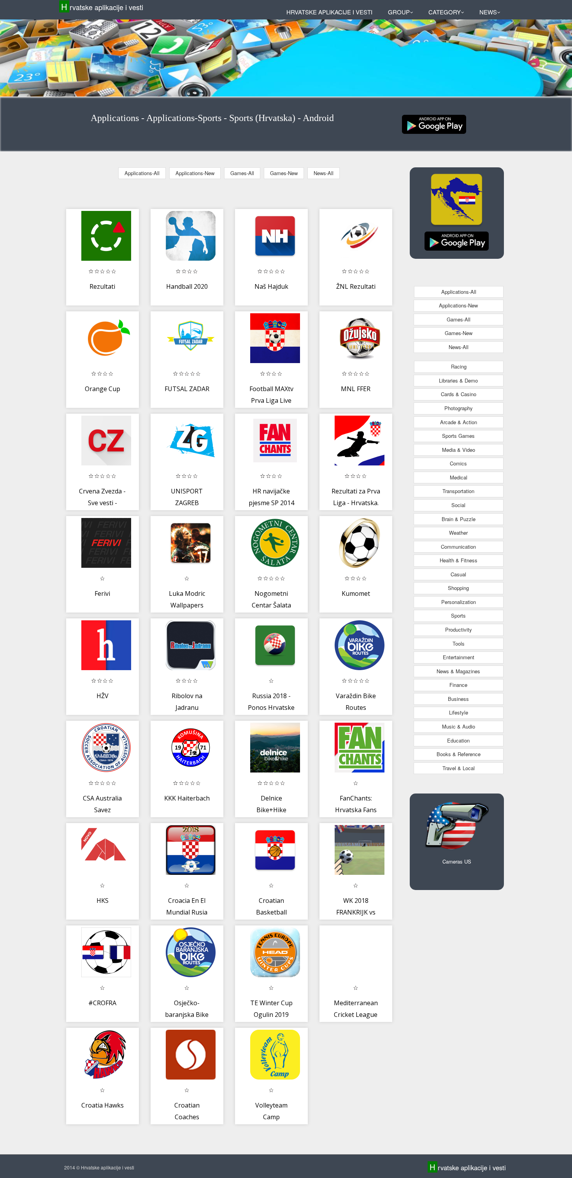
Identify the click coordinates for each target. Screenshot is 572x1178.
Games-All (242, 173)
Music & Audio (458, 726)
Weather (458, 532)
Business (458, 698)
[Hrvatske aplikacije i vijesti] (434, 123)
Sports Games (458, 435)
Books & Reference (459, 754)
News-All (323, 173)
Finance (458, 684)
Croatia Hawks (102, 1105)
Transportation (458, 491)
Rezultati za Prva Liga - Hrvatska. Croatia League (356, 502)
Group (399, 12)
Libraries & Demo (458, 380)
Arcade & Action (458, 422)
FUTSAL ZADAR (187, 388)
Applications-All (142, 173)
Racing (459, 366)
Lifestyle (458, 712)
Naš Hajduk (271, 286)
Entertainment (458, 657)
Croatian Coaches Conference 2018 (187, 1116)
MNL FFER (355, 388)
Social (458, 505)
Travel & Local (458, 768)
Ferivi (102, 593)
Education (458, 740)
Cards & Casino (458, 394)
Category (444, 12)
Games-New (284, 173)
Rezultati (102, 286)
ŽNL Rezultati (355, 286)
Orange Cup (102, 388)
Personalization (458, 602)
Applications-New (194, 173)
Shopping (458, 588)
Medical (458, 477)
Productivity (458, 629)
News (488, 12)
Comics (458, 463)
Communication (458, 546)
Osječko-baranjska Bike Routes (187, 1014)
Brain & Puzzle (458, 519)
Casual (458, 574)
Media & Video (458, 449)
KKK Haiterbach (187, 798)
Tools (459, 643)
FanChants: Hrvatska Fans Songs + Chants (356, 809)
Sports (458, 615)
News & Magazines (458, 671)
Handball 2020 (187, 286)
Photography (458, 408)
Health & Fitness (458, 560)
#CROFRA (102, 1003)
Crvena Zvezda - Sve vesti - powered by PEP (102, 502)
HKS (103, 900)
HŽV (103, 696)
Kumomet (356, 593)
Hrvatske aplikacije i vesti (102, 7)
